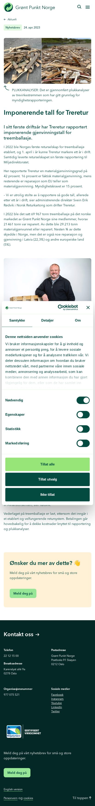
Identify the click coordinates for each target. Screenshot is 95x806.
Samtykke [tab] (17, 320)
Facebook (57, 694)
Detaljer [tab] (47, 320)
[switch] (83, 414)
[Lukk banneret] (88, 307)
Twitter (55, 711)
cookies (28, 798)
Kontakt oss (18, 634)
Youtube (56, 703)
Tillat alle (47, 464)
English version (13, 789)
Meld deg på (23, 593)
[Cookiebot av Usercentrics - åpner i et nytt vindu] (59, 307)
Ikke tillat (47, 494)
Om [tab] (78, 320)
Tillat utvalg (47, 479)
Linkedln (56, 707)
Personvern (11, 798)
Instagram (57, 699)
